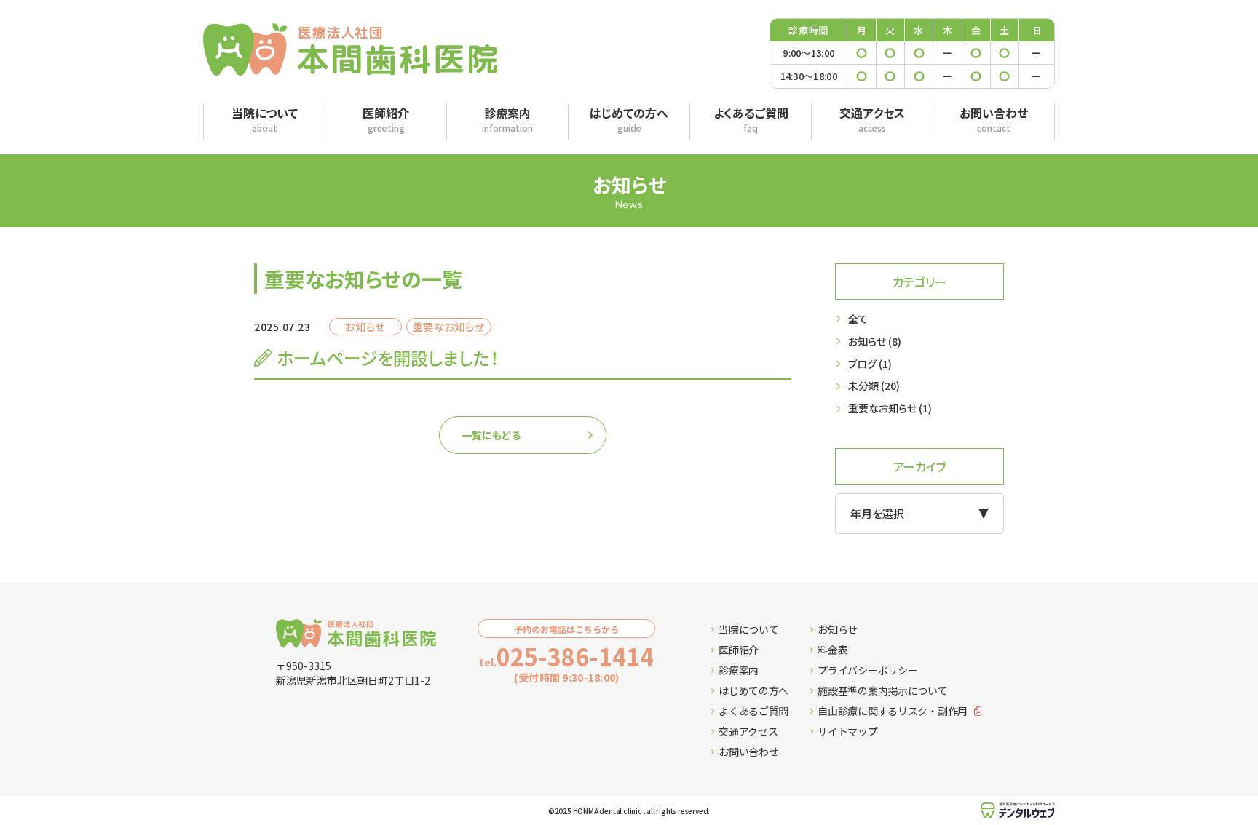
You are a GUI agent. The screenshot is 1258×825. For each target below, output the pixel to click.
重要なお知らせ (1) (890, 408)
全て (858, 318)
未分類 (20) (874, 385)
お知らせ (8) (874, 341)
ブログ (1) (870, 363)
